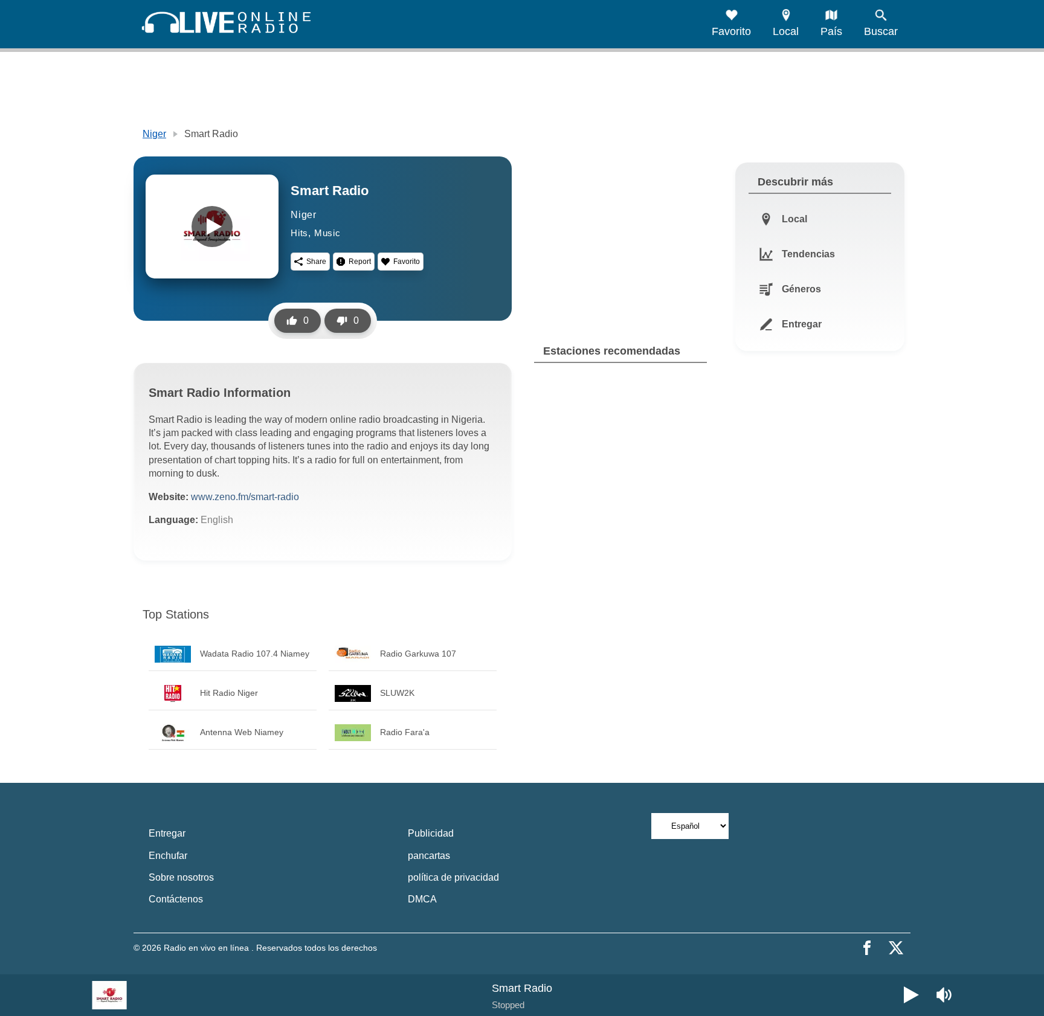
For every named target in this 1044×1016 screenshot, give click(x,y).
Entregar (167, 833)
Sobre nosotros (181, 877)
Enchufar (168, 855)
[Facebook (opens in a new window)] (866, 947)
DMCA (422, 899)
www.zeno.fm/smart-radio (245, 497)
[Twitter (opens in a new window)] (895, 947)
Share (316, 261)
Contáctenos (176, 899)
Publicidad (431, 833)
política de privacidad (453, 877)
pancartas (429, 855)
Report (360, 261)
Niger (154, 134)
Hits (299, 233)
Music (327, 233)
